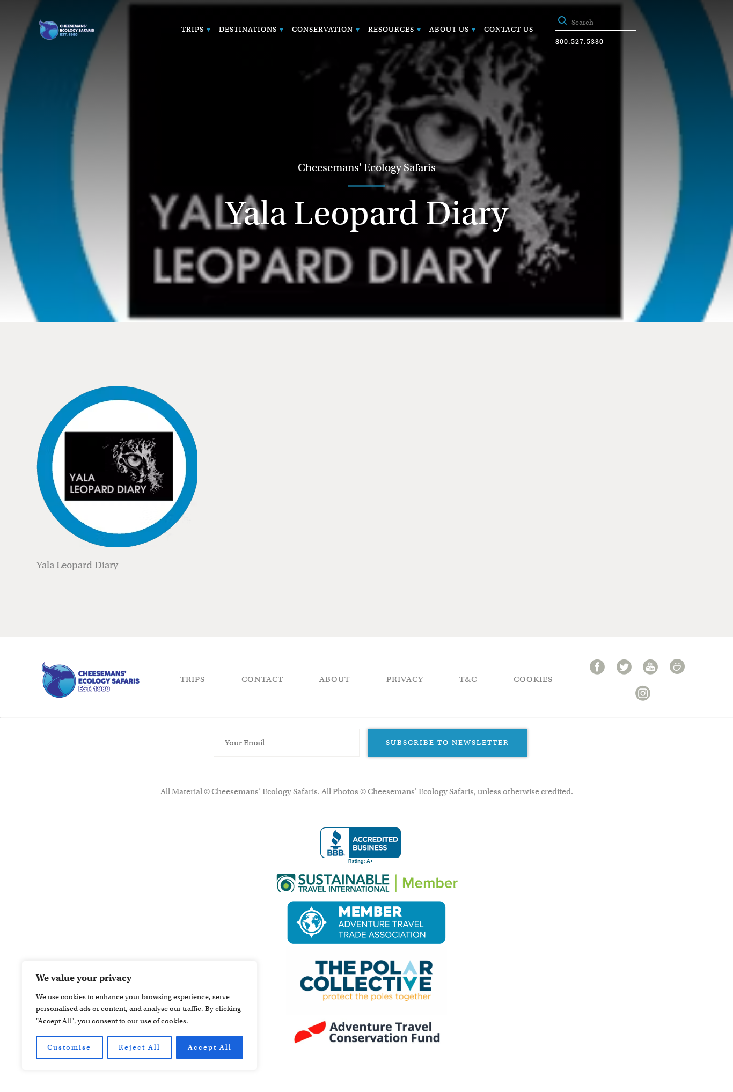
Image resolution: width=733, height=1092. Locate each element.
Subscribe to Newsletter (447, 742)
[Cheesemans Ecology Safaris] (66, 29)
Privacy (404, 679)
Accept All (210, 1047)
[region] (139, 1016)
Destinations (248, 29)
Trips (192, 29)
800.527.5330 (579, 41)
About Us (449, 29)
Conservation (322, 29)
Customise (69, 1047)
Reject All (139, 1047)
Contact (262, 679)
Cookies (533, 679)
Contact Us (508, 29)
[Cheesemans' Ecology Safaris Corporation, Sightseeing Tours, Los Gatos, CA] (360, 845)
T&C (468, 679)
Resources (391, 29)
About (334, 679)
